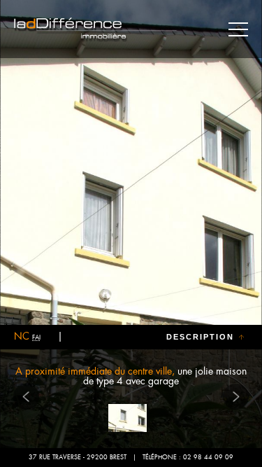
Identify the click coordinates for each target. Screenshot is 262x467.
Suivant (236, 396)
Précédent (26, 396)
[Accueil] (96, 30)
